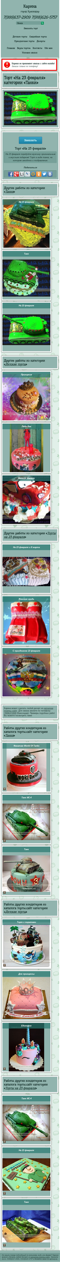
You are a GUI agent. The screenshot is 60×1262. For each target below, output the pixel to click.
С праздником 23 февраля (26, 651)
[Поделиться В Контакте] (49, 174)
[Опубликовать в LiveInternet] (21, 174)
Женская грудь (26, 599)
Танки (9, 192)
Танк (26, 254)
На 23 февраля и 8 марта (26, 547)
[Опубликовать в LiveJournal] (27, 174)
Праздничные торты (24, 41)
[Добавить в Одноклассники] (38, 174)
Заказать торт (31, 28)
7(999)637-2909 (16, 17)
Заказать (30, 140)
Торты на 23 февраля (20, 1088)
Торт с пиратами (26, 922)
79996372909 (10, 713)
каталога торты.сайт (40, 1257)
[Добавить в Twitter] (44, 174)
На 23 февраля (26, 202)
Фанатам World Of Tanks (26, 746)
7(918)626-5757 (44, 17)
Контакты (37, 48)
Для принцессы (26, 974)
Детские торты (20, 36)
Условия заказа (29, 52)
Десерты (41, 41)
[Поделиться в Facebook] (10, 174)
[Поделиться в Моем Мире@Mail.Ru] (33, 174)
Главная (11, 48)
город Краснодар (30, 11)
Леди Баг (26, 426)
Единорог (26, 1025)
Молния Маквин (26, 478)
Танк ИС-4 (26, 797)
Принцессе (26, 374)
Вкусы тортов (23, 48)
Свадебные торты (38, 36)
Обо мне (48, 48)
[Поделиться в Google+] (16, 174)
